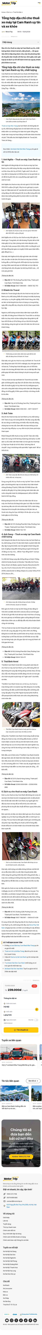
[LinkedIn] (35, 1320)
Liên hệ (5, 1221)
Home (3, 12)
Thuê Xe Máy (17, 12)
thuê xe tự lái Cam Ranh (18, 957)
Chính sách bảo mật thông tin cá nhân (16, 1240)
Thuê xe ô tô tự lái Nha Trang (14, 951)
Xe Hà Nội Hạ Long (9, 1271)
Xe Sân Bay (7, 1301)
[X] (16, 1320)
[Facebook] (21, 1320)
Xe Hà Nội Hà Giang (9, 1251)
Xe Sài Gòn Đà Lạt (9, 1274)
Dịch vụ (9, 12)
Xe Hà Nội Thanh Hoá (10, 1267)
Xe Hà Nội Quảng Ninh (10, 1264)
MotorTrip (9, 32)
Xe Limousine (7, 1288)
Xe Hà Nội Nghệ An (9, 1258)
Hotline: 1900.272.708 (21, 1157)
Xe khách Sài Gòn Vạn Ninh (14, 969)
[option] (18, 1056)
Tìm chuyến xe (22, 1030)
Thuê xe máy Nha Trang (10, 126)
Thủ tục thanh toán (9, 1227)
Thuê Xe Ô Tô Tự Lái (10, 1305)
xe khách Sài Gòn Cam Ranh (15, 963)
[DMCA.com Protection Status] (6, 1314)
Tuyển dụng (7, 1224)
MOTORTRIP (9, 3)
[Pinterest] (30, 1320)
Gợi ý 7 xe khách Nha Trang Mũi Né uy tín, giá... (19, 1065)
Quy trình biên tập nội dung (12, 1234)
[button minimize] (38, 42)
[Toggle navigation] (38, 3)
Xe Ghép (6, 1298)
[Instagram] (11, 1320)
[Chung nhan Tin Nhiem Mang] (28, 1314)
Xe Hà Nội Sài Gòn (9, 1255)
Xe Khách (6, 1285)
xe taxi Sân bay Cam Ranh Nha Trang (22, 945)
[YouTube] (7, 1320)
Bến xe (5, 1295)
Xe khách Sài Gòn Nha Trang (20, 149)
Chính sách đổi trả (9, 1230)
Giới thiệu (6, 1218)
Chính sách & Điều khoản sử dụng (14, 1237)
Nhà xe (5, 1292)
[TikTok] (26, 1320)
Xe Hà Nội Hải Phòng (10, 1261)
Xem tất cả (33, 1081)
